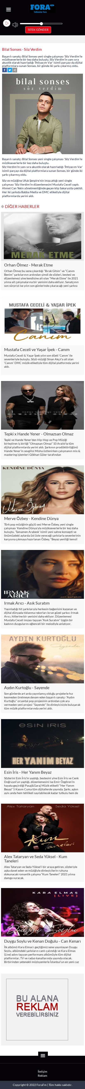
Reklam (42, 1075)
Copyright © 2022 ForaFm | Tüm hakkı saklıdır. (42, 1085)
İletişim (42, 1071)
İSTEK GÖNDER (38, 29)
